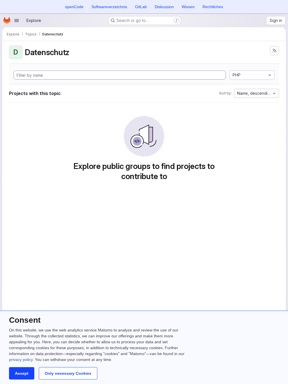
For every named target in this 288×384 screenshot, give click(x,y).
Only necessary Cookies (68, 373)
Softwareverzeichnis (109, 6)
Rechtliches (212, 6)
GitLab (141, 6)
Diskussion (164, 6)
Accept (21, 373)
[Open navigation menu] (16, 20)
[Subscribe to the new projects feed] (274, 50)
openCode (74, 6)
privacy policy (21, 359)
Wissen (188, 6)
